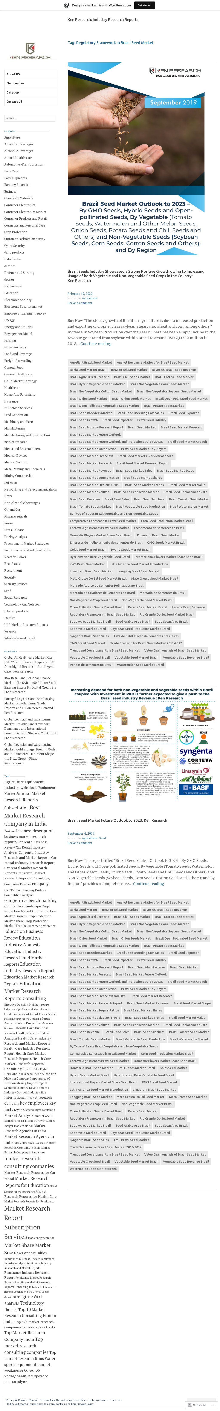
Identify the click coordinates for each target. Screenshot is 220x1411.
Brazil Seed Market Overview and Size (145, 456)
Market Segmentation (41, 1238)
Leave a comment (80, 303)
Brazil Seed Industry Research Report (96, 427)
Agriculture (90, 298)
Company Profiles (33, 890)
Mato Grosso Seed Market (188, 1097)
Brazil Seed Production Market (136, 492)
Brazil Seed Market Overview (91, 456)
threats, (10, 1309)
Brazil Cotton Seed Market (174, 377)
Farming (10, 340)
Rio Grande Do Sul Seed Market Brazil (167, 614)
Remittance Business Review (22, 1259)
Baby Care (11, 171)
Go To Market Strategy (20, 381)
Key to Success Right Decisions (34, 1110)
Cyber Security (14, 246)
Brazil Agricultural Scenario (89, 377)
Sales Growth (34, 1291)
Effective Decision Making (21, 1005)
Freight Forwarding (18, 361)
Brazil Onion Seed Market (88, 398)
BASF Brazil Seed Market (129, 369)
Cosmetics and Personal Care (24, 225)
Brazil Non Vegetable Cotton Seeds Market (101, 391)
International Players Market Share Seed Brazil (168, 557)
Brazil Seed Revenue (85, 499)
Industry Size (37, 1092)
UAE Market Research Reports (26, 625)
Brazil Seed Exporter (183, 413)
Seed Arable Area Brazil (133, 621)
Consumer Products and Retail (25, 218)
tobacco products (16, 611)
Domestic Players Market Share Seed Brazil (101, 535)
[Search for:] (29, 118)
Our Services (15, 83)
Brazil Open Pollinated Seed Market (181, 398)
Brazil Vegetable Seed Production (140, 506)
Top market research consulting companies (26, 1345)
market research (16, 442)
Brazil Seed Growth (84, 420)
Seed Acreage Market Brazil (90, 621)
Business (10, 191)
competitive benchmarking (30, 900)
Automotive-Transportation (23, 164)
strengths (22, 1296)
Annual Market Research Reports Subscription (25, 800)
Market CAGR (43, 1116)
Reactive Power (15, 557)
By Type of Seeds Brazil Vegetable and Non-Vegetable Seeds (114, 513)
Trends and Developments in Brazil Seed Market (105, 650)
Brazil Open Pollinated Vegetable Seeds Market (104, 405)
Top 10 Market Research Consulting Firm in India (30, 1315)
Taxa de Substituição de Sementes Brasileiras (146, 636)
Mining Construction (19, 476)
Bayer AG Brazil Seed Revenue (174, 369)
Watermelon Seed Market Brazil (140, 665)
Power (8, 523)
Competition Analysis (18, 895)
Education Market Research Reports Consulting (25, 991)
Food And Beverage (18, 354)
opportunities (35, 1252)
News (8, 496)
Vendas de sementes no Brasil (91, 665)
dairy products (14, 252)
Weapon (10, 631)
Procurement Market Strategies (26, 543)
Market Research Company (30, 1142)
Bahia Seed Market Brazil (88, 369)
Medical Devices (15, 455)
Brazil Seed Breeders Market (91, 413)
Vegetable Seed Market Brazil (136, 657)
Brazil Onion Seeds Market (131, 398)
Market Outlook (23, 1126)
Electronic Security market (23, 306)
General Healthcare (18, 374)
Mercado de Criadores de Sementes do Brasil (102, 593)
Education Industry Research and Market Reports (24, 958)
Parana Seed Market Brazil (147, 607)
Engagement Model (18, 334)
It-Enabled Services (18, 408)
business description (34, 830)
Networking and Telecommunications (30, 489)
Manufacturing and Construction (27, 435)
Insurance (11, 401)
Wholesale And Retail (19, 638)
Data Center (12, 259)
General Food (13, 367)
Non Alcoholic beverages (22, 503)
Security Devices (15, 584)
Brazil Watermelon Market (189, 506)
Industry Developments (33, 1088)
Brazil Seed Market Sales (134, 470)
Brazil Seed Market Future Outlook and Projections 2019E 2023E (116, 441)
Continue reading (95, 343)
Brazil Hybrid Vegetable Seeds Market (97, 384)
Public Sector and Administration (27, 550)
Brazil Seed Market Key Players (143, 449)
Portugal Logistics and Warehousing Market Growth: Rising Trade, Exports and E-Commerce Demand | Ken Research (29, 706)
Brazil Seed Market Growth (187, 441)
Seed (102, 838)
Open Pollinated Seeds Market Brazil (96, 607)
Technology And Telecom (22, 604)
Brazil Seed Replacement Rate (185, 492)
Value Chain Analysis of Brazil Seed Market (175, 650)
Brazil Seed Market (142, 427)
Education (11, 293)
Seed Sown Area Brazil (171, 621)
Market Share (19, 1245)
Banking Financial (17, 185)
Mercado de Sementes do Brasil (162, 593)
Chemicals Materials (18, 198)
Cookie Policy (85, 1403)
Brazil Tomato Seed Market (189, 499)
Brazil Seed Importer (117, 420)
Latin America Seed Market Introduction (139, 564)
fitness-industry (15, 347)
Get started (144, 5)
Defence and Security (19, 273)
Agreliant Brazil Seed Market (91, 362)
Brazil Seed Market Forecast (181, 427)
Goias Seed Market (173, 1068)
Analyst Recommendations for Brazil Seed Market (153, 362)
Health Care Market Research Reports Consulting (27, 1063)
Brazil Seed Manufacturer (146, 967)
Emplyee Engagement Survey (25, 313)
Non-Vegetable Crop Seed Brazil (93, 600)
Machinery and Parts (19, 422)
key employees (34, 1103)
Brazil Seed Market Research (91, 463)
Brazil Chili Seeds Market (132, 377)
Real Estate (12, 564)
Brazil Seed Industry (151, 420)
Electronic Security (17, 300)
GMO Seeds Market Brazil (166, 542)
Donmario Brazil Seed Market (158, 535)
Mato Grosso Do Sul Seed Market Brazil (98, 578)
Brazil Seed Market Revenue (90, 470)
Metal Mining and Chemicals (24, 469)
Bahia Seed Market (83, 909)
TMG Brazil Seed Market (87, 643)
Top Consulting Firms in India (38, 1327)
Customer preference (41, 926)
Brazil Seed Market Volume (89, 492)
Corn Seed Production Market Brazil (167, 521)
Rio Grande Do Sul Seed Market (162, 1118)
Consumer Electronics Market (25, 212)
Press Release (14, 530)
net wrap (10, 482)
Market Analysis (19, 1115)
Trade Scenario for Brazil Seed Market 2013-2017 (146, 643)
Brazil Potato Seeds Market (164, 405)
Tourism (9, 618)
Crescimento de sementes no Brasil (159, 528)
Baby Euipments (15, 178)
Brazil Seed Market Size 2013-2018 (95, 485)
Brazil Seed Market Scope (175, 470)
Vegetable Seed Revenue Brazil (186, 657)
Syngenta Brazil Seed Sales (89, 636)
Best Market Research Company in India (25, 815)
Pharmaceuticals (15, 516)
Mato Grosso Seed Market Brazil (154, 578)
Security (10, 577)
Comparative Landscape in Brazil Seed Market (103, 521)
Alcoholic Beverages (18, 144)
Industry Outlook (16, 1092)
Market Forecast (14, 1121)
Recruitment (13, 570)
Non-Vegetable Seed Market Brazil (147, 600)
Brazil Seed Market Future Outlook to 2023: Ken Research (117, 820)
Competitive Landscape (22, 906)
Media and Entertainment (22, 449)
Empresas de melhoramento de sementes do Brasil (106, 542)
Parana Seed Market (143, 1111)
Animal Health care (18, 158)
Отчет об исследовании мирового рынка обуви (26, 1376)
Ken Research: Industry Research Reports (103, 20)
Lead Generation (16, 415)
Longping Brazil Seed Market (139, 571)
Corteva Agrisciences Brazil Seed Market (99, 528)
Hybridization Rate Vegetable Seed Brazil (100, 557)
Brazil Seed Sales (117, 499)
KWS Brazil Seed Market (87, 564)
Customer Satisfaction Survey (24, 239)
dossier (9, 279)
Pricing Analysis (15, 537)
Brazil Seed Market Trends (144, 485)
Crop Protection (15, 232)
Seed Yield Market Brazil (88, 629)
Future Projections (29, 1023)
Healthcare (12, 388)
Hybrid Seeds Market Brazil (130, 549)
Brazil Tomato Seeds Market (90, 506)
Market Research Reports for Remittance (29, 1201)
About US (13, 74)
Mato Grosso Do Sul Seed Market (140, 1097)
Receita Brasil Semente (188, 607)
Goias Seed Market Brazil (88, 549)
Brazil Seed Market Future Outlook (95, 434)
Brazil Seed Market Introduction (93, 449)
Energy (9, 320)
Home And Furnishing (19, 394)
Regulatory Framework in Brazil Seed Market (102, 614)
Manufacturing (14, 428)
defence (10, 266)
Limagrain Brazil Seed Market (91, 571)
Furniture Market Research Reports (29, 1014)
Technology (32, 1303)
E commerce (13, 286)
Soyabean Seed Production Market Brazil (140, 629)
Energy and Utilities (18, 327)
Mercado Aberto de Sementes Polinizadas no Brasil (107, 585)
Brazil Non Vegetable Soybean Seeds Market (169, 391)
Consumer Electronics (19, 205)
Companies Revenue (17, 884)
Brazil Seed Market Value (186, 485)
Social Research (15, 597)
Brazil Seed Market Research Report (142, 463)
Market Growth (35, 1121)
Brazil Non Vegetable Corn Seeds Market (159, 384)
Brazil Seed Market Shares (143, 477)
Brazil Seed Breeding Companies (140, 413)
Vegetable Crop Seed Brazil (90, 657)
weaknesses (13, 1370)
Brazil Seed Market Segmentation (94, 477)
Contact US (14, 102)
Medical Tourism (15, 462)
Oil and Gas (12, 509)
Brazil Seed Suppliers (149, 499)
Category (13, 92)
